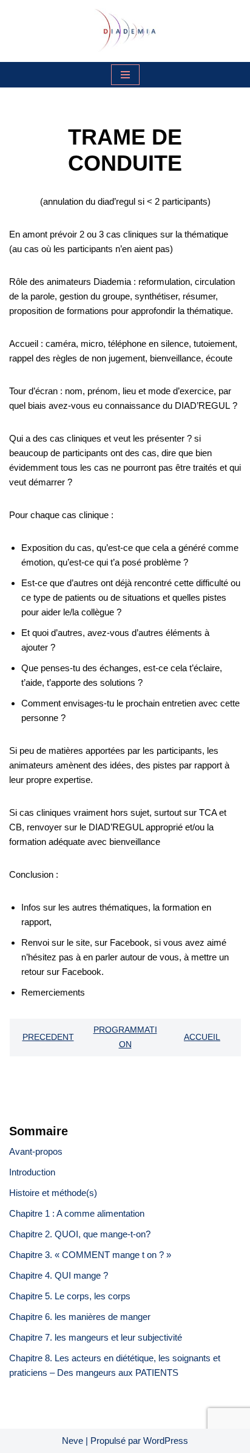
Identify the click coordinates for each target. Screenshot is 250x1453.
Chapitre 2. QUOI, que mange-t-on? (79, 1234)
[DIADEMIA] (125, 31)
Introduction (32, 1172)
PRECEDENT (48, 1037)
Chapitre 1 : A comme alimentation (76, 1213)
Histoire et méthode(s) (53, 1193)
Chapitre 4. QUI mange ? (58, 1275)
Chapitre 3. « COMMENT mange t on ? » (91, 1255)
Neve (72, 1440)
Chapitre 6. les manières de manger (79, 1316)
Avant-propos (35, 1151)
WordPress (165, 1440)
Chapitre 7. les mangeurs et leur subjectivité (95, 1337)
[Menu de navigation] (125, 74)
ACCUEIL (202, 1037)
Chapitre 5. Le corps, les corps (69, 1296)
